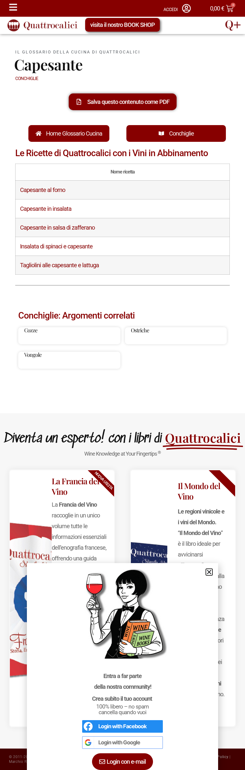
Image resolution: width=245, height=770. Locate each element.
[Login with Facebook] (88, 726)
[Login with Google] (88, 742)
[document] (122, 385)
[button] (209, 572)
